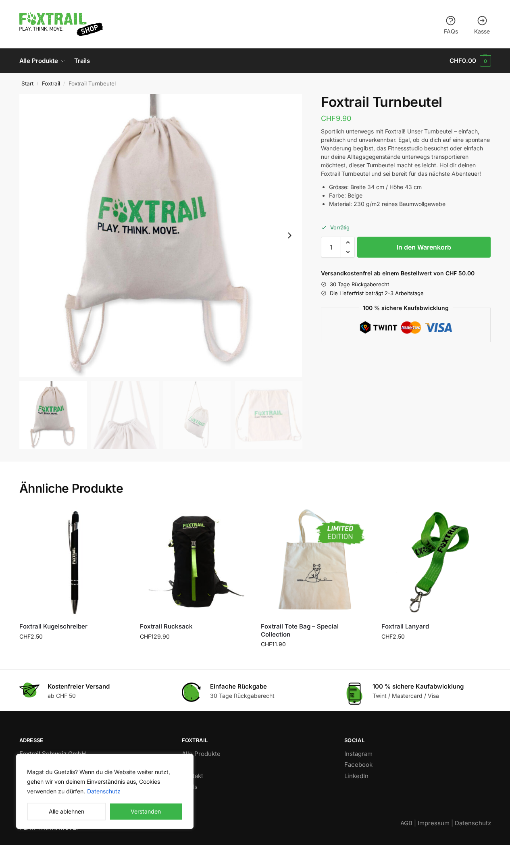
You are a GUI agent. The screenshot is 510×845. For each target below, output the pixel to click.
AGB (406, 823)
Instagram (358, 754)
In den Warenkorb (424, 247)
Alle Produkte (201, 754)
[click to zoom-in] (160, 235)
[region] (105, 791)
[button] (470, 61)
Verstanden (146, 811)
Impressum (434, 823)
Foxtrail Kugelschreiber (53, 626)
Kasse (482, 31)
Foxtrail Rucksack (166, 626)
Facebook (358, 764)
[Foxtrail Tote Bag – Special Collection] (315, 562)
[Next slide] (289, 235)
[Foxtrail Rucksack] (194, 562)
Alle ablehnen (66, 811)
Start (27, 83)
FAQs (451, 31)
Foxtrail (51, 83)
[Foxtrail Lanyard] (435, 562)
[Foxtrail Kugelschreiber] (73, 562)
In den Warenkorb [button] (73, 653)
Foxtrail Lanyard (405, 626)
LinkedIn (356, 776)
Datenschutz (104, 791)
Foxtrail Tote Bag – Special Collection (300, 630)
